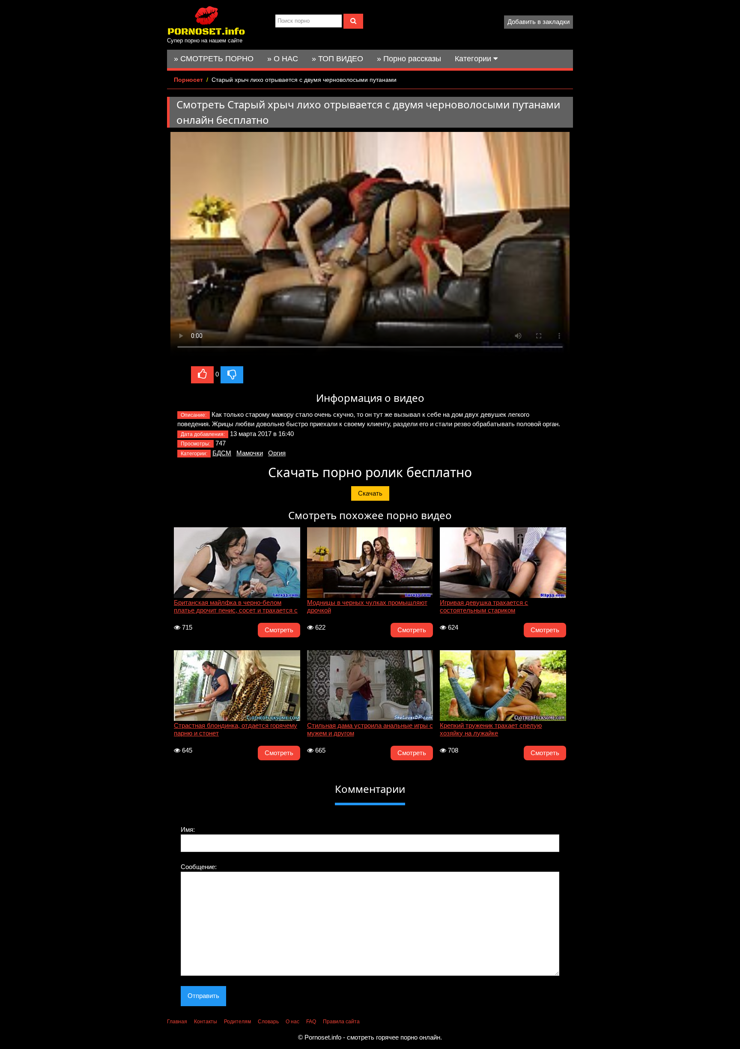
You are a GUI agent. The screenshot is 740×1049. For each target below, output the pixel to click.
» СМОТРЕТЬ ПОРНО (214, 58)
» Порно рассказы (409, 58)
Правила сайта (341, 1022)
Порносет (188, 79)
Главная (177, 1022)
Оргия (277, 453)
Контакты (205, 1022)
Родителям (237, 1022)
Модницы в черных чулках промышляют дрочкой (367, 606)
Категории (474, 58)
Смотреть (279, 630)
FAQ (311, 1022)
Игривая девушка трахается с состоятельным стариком (484, 606)
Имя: (188, 829)
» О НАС (282, 58)
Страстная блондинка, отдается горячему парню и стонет (235, 729)
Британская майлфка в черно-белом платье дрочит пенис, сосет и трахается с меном (236, 607)
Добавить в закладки (538, 21)
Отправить (203, 995)
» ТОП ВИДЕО (337, 58)
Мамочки (249, 453)
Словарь (268, 1022)
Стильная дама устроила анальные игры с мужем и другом (370, 729)
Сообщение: (199, 866)
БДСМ (221, 453)
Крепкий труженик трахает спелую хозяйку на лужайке (491, 729)
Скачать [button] (370, 493)
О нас (292, 1022)
